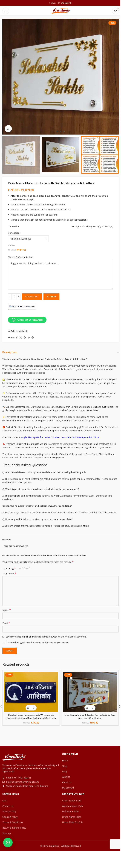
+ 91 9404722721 (64, 3)
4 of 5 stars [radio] (27, 568)
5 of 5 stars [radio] (29, 568)
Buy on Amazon (27, 306)
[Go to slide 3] (63, 131)
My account (68, 787)
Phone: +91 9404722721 (18, 777)
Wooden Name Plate (73, 806)
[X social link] (21, 337)
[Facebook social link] (17, 337)
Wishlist (66, 776)
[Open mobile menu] (6, 11)
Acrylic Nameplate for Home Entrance (40, 437)
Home (65, 760)
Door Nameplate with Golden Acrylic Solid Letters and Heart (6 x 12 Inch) (90, 716)
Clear (12, 245)
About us (66, 782)
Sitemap (6, 833)
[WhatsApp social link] (29, 337)
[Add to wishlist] (34, 708)
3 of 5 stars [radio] (24, 568)
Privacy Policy (9, 811)
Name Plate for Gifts (72, 822)
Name (6, 610)
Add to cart (32, 296)
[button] (5, 76)
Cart (4, 800)
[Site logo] (60, 10)
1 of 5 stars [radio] (20, 568)
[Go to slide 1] (57, 131)
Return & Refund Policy (14, 827)
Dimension (14, 232)
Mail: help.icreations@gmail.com (22, 781)
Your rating (9, 568)
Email (6, 623)
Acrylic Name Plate (71, 800)
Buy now (51, 296)
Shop (64, 766)
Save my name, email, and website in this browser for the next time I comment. (46, 636)
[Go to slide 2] (60, 131)
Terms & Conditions (12, 822)
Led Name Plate (70, 811)
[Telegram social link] (33, 337)
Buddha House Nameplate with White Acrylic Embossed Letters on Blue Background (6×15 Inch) (31, 716)
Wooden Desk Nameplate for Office (80, 437)
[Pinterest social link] (25, 337)
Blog (64, 771)
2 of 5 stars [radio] (22, 568)
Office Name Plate (71, 816)
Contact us (7, 806)
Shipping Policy (9, 816)
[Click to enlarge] (8, 128)
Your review (9, 573)
